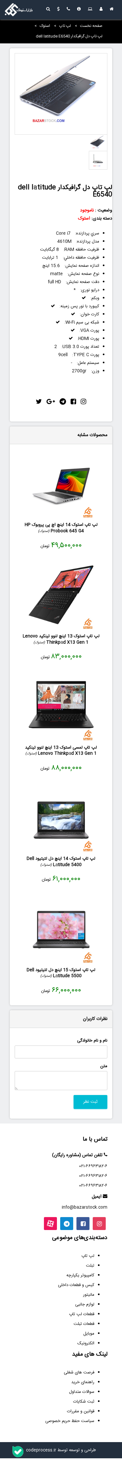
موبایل (88, 1333)
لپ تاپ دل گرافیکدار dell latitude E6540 (69, 36)
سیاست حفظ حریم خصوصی (69, 1421)
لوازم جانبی (84, 1304)
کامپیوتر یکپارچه (80, 1275)
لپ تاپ (65, 26)
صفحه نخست (91, 26)
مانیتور (88, 1294)
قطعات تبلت (84, 1323)
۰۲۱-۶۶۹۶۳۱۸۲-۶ (93, 1166)
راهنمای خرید (82, 1382)
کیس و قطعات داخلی (76, 1285)
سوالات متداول (81, 1391)
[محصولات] (90, 9)
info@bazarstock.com (84, 1207)
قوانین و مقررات (80, 1411)
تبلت (90, 1265)
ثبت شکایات (83, 1401)
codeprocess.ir (41, 1450)
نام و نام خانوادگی (92, 1041)
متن (103, 1066)
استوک (45, 26)
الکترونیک (85, 1343)
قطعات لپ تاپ (81, 1314)
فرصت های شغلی (79, 1372)
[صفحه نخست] (111, 9)
